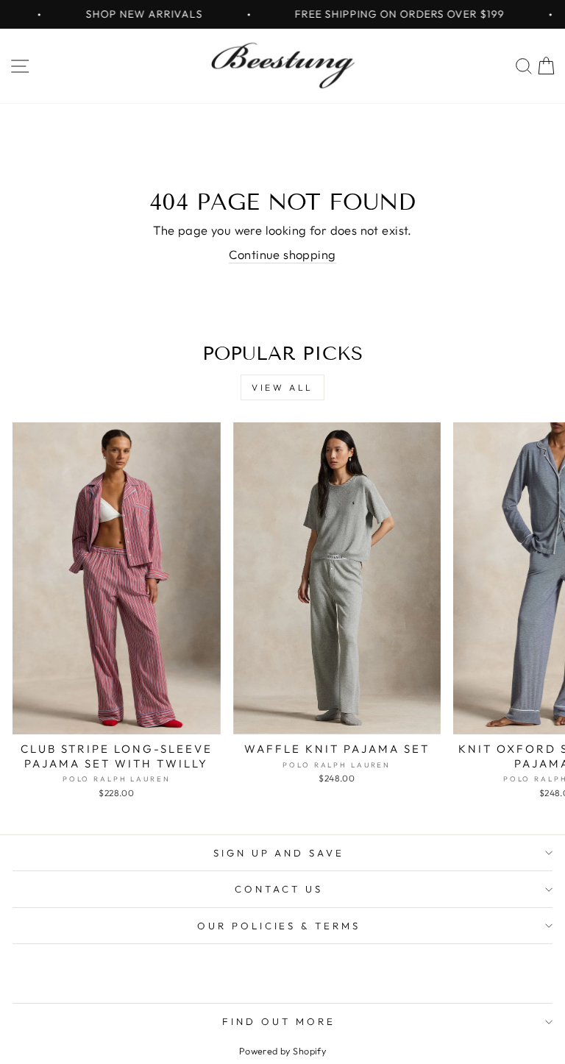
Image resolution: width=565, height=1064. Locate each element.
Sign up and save (279, 853)
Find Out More (278, 1021)
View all (282, 387)
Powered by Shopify (282, 1051)
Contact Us (279, 889)
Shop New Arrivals (126, 14)
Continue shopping (282, 254)
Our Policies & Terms (279, 926)
